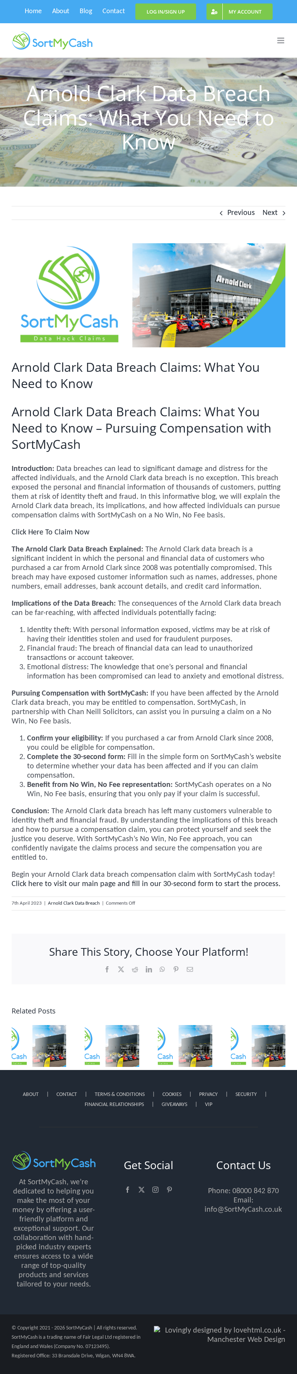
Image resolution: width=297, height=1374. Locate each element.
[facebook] (128, 1190)
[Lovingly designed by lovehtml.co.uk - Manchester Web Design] (219, 1335)
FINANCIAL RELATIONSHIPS (114, 1105)
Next (270, 213)
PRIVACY (208, 1094)
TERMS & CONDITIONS (120, 1094)
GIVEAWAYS (174, 1105)
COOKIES (171, 1094)
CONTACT (66, 1094)
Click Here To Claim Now (50, 532)
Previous (241, 213)
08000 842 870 (255, 1191)
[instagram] (155, 1190)
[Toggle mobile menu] (281, 40)
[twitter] (141, 1190)
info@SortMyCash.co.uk (243, 1210)
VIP (208, 1105)
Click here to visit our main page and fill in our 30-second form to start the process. (146, 884)
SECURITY (246, 1094)
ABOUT (31, 1094)
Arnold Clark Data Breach (74, 903)
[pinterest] (169, 1190)
